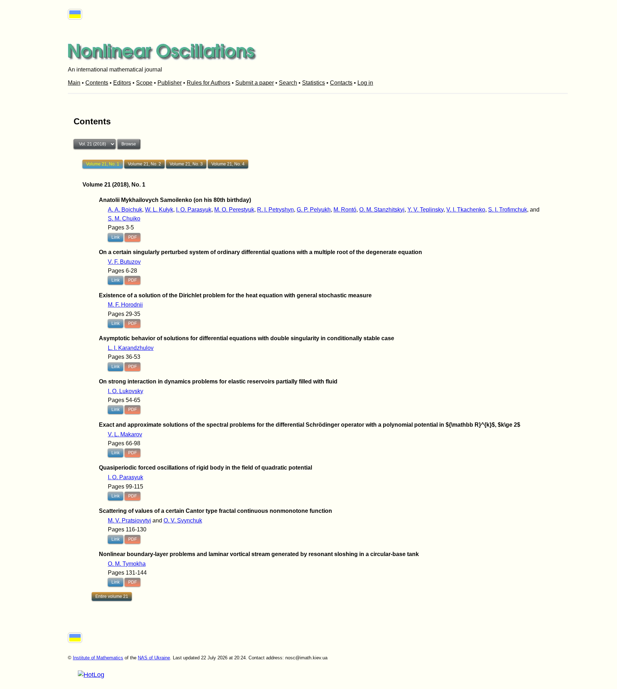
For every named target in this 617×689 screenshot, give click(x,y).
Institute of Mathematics (98, 657)
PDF (132, 237)
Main (74, 83)
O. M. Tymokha (127, 564)
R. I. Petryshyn (275, 210)
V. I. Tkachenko (465, 210)
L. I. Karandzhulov (131, 348)
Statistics (313, 83)
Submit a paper (254, 83)
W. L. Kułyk (159, 210)
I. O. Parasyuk (193, 210)
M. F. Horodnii (125, 305)
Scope (144, 83)
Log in (365, 83)
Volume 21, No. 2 (144, 164)
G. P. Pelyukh (314, 210)
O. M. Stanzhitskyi (382, 210)
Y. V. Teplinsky (425, 210)
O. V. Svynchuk (183, 520)
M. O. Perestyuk (234, 210)
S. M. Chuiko (124, 218)
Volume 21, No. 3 (186, 164)
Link (115, 237)
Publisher (169, 83)
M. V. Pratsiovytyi (129, 520)
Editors (122, 83)
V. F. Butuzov (124, 262)
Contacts (341, 83)
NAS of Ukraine (154, 657)
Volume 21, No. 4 (228, 164)
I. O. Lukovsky (125, 391)
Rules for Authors (208, 83)
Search (288, 83)
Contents (96, 83)
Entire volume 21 (111, 596)
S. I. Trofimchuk (507, 210)
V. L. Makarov (125, 434)
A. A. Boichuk (125, 210)
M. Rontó (344, 210)
